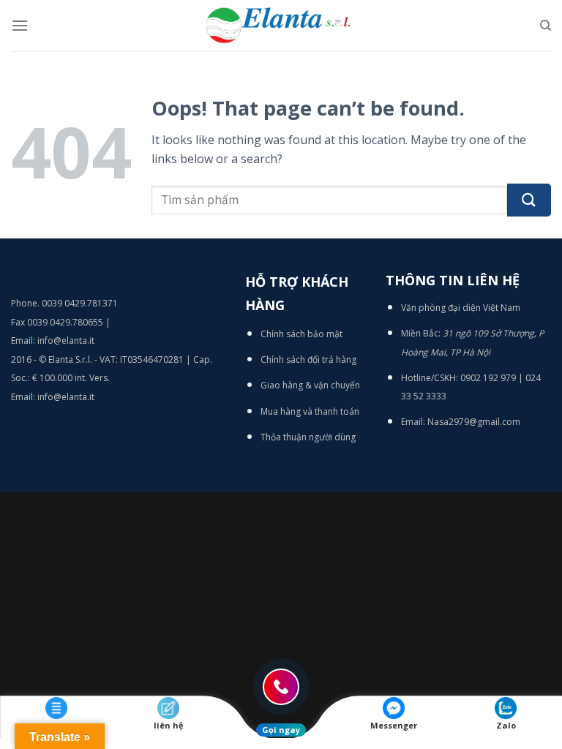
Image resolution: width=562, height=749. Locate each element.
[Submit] (529, 200)
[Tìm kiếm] (545, 25)
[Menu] (20, 25)
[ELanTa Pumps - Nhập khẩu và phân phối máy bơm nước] (281, 25)
